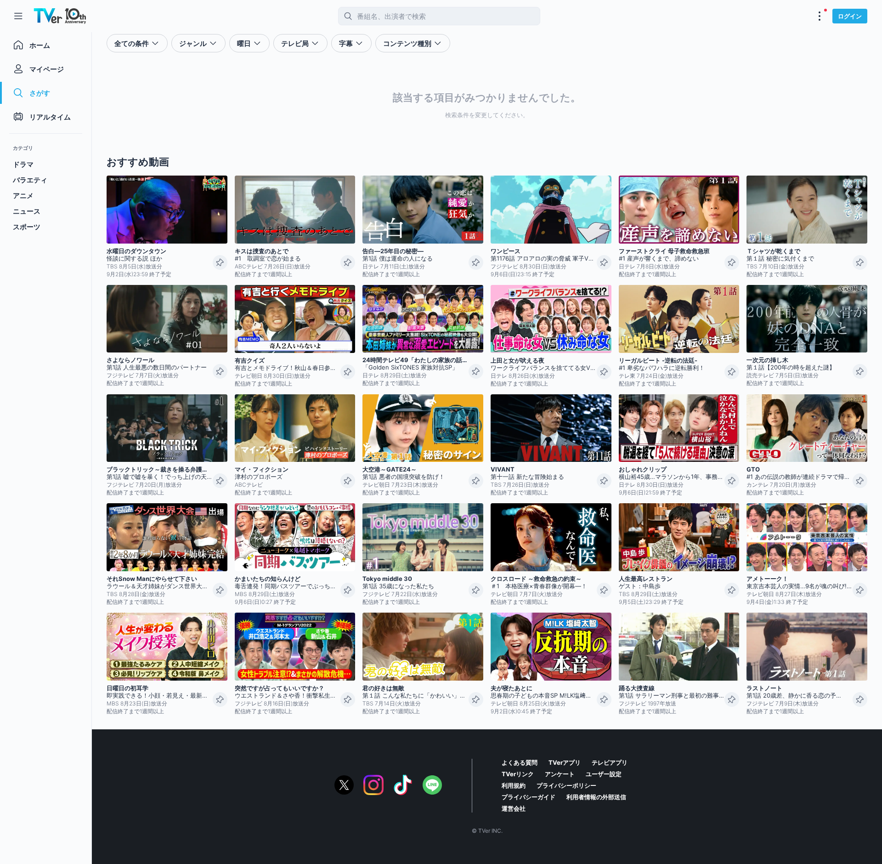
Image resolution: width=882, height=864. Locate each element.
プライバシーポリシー (566, 785)
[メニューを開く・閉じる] (819, 16)
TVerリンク (518, 774)
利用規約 (514, 785)
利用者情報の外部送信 (596, 797)
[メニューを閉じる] (18, 16)
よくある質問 (519, 762)
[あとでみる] (220, 262)
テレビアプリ (610, 762)
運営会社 (514, 808)
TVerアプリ (564, 762)
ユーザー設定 (604, 774)
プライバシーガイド (528, 797)
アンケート (560, 774)
